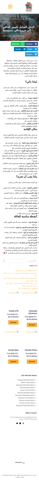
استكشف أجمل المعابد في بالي (27, 288)
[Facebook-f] (23, 423)
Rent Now (32, 325)
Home (31, 19)
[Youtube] (17, 423)
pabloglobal (16, 36)
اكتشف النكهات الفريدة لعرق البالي (26, 270)
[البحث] (4, 261)
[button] (31, 44)
